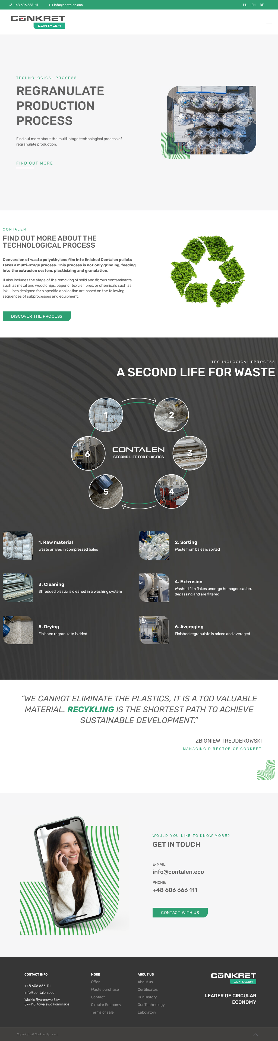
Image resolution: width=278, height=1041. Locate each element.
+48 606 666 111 (26, 5)
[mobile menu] (269, 22)
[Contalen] (38, 22)
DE (262, 5)
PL (245, 5)
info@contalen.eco (68, 5)
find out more (34, 163)
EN (253, 5)
